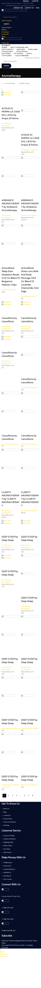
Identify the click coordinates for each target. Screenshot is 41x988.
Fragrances (34, 150)
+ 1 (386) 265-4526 (8, 919)
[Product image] (6, 94)
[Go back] (4, 71)
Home (4, 83)
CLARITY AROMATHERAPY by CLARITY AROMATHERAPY (10, 499)
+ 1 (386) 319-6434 (7, 908)
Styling (13, 289)
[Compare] (16, 98)
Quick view (10, 98)
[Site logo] (14, 11)
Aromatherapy (6, 123)
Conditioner (15, 728)
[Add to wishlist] (4, 104)
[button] (4, 98)
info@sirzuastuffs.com (8, 930)
